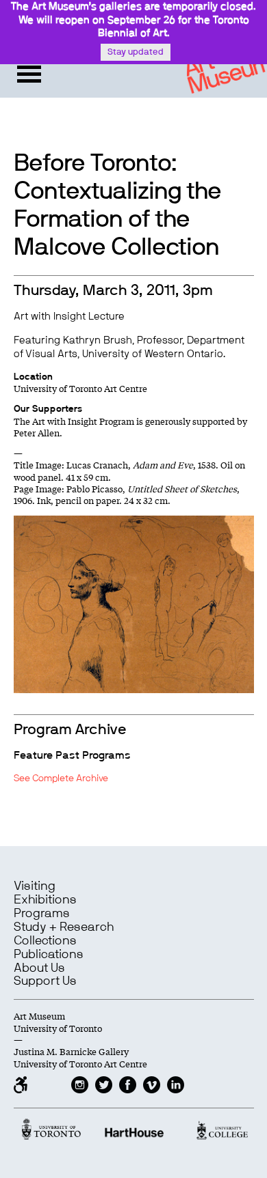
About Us (39, 968)
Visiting (34, 886)
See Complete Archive (61, 778)
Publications (49, 955)
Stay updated (135, 52)
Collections (45, 941)
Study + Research (64, 927)
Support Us (45, 981)
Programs (42, 914)
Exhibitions (45, 900)
